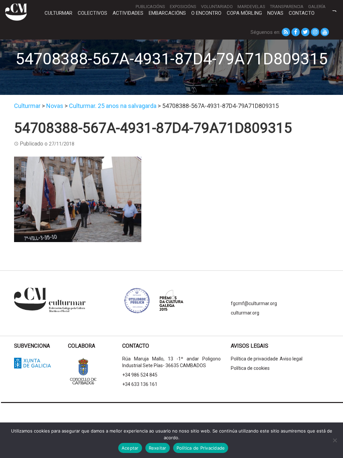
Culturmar (58, 13)
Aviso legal (291, 358)
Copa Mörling (244, 13)
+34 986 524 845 (139, 375)
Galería (317, 6)
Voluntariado (217, 6)
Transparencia (286, 6)
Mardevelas (251, 6)
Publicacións (150, 6)
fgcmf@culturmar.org (254, 303)
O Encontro (206, 13)
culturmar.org (245, 313)
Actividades (128, 13)
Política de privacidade (254, 358)
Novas (275, 13)
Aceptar (130, 448)
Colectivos (92, 13)
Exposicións (183, 6)
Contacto (302, 13)
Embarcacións (167, 13)
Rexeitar (157, 448)
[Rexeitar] (334, 440)
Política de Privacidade (201, 448)
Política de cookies (250, 368)
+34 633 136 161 (139, 384)
